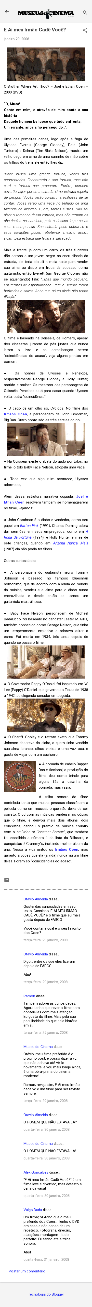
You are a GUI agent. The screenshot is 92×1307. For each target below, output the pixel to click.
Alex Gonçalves (36, 1172)
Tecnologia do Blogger (46, 1294)
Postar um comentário (27, 1271)
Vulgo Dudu (33, 1210)
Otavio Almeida (36, 899)
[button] (85, 30)
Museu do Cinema (38, 1047)
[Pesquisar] (85, 13)
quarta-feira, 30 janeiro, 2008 (47, 1129)
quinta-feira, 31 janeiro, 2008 (46, 1259)
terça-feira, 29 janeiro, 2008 (46, 940)
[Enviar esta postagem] (7, 881)
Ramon (29, 996)
